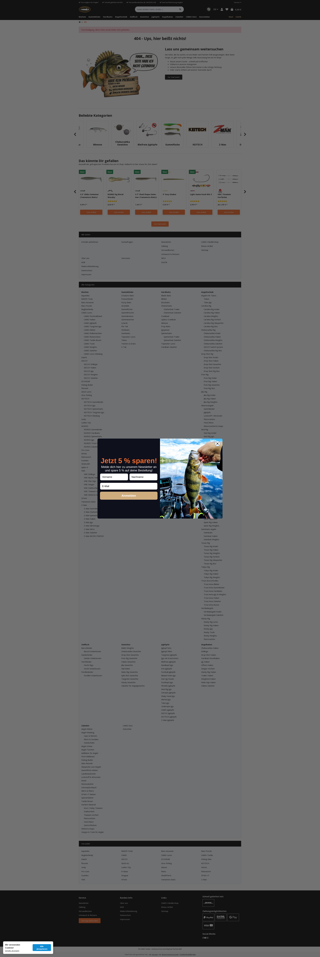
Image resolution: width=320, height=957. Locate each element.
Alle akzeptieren (41, 947)
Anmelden (129, 495)
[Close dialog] (217, 443)
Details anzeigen (12, 950)
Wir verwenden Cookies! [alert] (12, 946)
